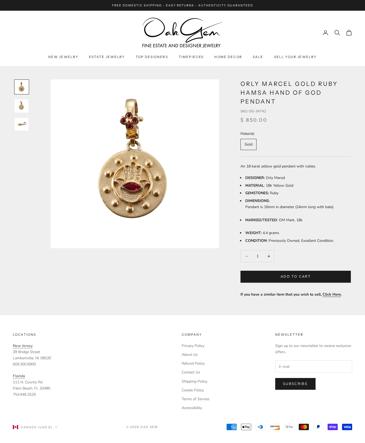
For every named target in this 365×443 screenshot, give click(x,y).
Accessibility (192, 407)
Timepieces (191, 57)
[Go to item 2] (21, 106)
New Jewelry (63, 57)
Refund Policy (193, 363)
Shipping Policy (194, 381)
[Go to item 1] (21, 86)
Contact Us (191, 372)
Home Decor (228, 57)
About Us (190, 354)
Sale (258, 57)
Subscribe (295, 383)
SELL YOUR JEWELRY (295, 57)
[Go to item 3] (21, 124)
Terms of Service (195, 399)
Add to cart (296, 276)
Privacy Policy (193, 345)
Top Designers (152, 57)
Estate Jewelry (107, 57)
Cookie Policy (193, 390)
